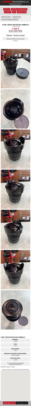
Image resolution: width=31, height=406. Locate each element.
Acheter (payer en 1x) (9, 403)
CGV (14, 12)
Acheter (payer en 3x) (21, 403)
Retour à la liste (6, 17)
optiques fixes (17, 17)
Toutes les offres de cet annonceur (15, 38)
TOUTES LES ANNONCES (19, 9)
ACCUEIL (6, 9)
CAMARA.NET (22, 12)
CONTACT (8, 12)
